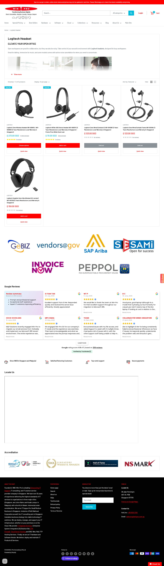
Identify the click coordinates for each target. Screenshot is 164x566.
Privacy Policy (55, 508)
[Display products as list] (155, 82)
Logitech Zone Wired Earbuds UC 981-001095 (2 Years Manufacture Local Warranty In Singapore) (101, 129)
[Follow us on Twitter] (67, 553)
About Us (116, 23)
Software (58, 23)
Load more (82, 343)
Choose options (24, 145)
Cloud (69, 23)
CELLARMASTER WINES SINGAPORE (137, 318)
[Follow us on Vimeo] (84, 553)
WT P (86, 294)
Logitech (9, 125)
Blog (107, 23)
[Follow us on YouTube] (79, 553)
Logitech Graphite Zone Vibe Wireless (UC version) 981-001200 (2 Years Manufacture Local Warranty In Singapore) (23, 200)
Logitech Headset (15, 30)
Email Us (156, 564)
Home (6, 23)
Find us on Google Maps (129, 502)
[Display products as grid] (151, 82)
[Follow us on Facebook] (62, 553)
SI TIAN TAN (50, 294)
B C (123, 294)
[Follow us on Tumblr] (92, 553)
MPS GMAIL (49, 318)
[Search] (131, 13)
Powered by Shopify (10, 552)
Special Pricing (17, 23)
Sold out (101, 145)
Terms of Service (56, 511)
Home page (54, 488)
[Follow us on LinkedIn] (88, 553)
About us (53, 494)
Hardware (44, 23)
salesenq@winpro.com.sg (135, 517)
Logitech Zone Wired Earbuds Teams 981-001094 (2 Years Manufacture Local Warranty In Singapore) (139, 129)
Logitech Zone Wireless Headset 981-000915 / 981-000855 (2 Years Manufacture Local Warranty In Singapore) (23, 130)
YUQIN (86, 318)
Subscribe (89, 507)
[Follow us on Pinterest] (75, 553)
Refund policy (55, 504)
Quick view (24, 151)
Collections (81, 23)
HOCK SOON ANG (13, 318)
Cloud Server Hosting (18, 532)
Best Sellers (33, 23)
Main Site (128, 23)
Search (52, 491)
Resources (95, 23)
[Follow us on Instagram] (71, 553)
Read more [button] (88, 312)
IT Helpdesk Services (24, 526)
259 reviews (97, 347)
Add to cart (62, 145)
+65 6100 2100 (133, 513)
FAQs (52, 498)
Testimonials (54, 501)
